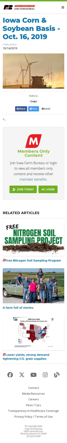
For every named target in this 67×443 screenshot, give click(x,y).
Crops (33, 101)
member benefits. (34, 179)
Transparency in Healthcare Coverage (33, 411)
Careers (33, 399)
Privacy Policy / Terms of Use (33, 416)
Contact (33, 388)
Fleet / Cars (33, 405)
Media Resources (33, 394)
